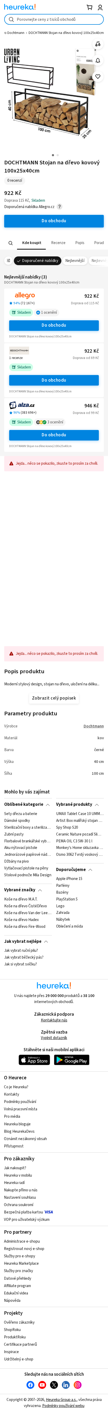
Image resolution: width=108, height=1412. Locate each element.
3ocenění (55, 422)
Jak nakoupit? (15, 1168)
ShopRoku (12, 1330)
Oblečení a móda (69, 926)
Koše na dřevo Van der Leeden (28, 912)
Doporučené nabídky (40, 261)
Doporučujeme (71, 870)
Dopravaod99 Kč (86, 413)
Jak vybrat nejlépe (22, 941)
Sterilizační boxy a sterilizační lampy (28, 827)
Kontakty (11, 1094)
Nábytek (63, 919)
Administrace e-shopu (22, 1241)
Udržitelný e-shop (18, 1359)
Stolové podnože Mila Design (27, 875)
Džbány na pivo (16, 861)
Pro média (12, 1116)
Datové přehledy (17, 1278)
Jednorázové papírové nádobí (28, 854)
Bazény (62, 892)
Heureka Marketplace (21, 1263)
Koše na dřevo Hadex (21, 919)
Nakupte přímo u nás (20, 1190)
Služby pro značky (18, 1271)
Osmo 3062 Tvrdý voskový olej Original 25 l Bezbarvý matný (80, 854)
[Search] (11, 243)
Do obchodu (54, 325)
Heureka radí (14, 1183)
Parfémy (62, 885)
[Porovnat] (98, 44)
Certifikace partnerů (20, 1344)
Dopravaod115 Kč (85, 303)
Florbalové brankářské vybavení (28, 841)
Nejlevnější (74, 261)
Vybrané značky (19, 890)
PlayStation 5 (67, 899)
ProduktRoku (15, 1337)
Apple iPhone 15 (69, 879)
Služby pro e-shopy (19, 1256)
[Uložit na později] (98, 76)
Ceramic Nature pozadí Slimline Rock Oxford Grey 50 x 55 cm (80, 834)
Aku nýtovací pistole (20, 848)
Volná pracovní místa (20, 1109)
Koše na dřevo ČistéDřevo (25, 906)
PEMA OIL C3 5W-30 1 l (74, 841)
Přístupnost (14, 1146)
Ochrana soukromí (18, 1205)
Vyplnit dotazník (54, 1038)
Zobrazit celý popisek (54, 698)
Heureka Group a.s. (61, 1400)
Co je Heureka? (16, 1087)
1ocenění (49, 312)
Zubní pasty (14, 834)
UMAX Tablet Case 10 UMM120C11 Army (80, 814)
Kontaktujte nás (54, 1020)
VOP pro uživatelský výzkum (27, 1219)
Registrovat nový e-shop (24, 1249)
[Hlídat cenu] (98, 60)
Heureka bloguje (17, 1124)
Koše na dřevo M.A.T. (20, 899)
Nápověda (12, 1300)
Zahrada (62, 912)
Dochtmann (94, 726)
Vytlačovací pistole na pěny (26, 868)
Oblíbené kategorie (23, 804)
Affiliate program (17, 1286)
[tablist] (54, 243)
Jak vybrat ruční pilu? (21, 950)
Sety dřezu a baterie (20, 814)
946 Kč (91, 405)
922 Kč (91, 296)
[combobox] (54, 19)
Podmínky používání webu (63, 1406)
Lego (60, 906)
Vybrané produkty (74, 804)
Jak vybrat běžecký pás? (24, 957)
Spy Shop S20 (67, 827)
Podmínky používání (20, 1102)
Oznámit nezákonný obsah (25, 1139)
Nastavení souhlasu (20, 1197)
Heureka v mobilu (18, 1175)
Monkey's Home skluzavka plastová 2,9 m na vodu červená (80, 848)
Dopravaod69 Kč (86, 358)
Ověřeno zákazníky (19, 1322)
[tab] (31, 243)
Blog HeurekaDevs (19, 1131)
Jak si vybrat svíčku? (20, 964)
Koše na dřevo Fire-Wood (24, 926)
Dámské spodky (17, 820)
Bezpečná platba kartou (23, 1212)
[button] (31, 243)
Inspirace (11, 1352)
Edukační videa (16, 1293)
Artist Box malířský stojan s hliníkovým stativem (80, 820)
